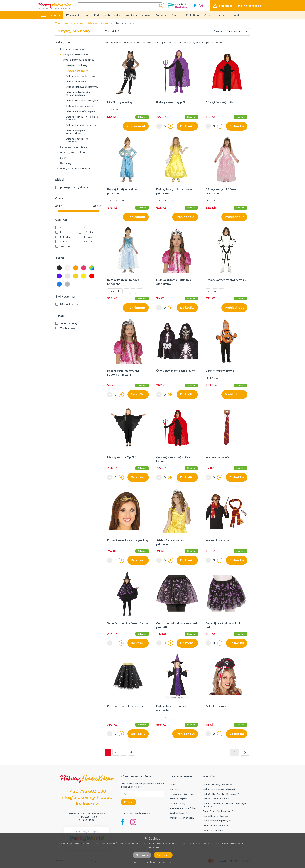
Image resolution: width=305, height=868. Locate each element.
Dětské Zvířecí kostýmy (80, 106)
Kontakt (236, 15)
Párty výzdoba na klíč (107, 15)
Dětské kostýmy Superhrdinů (75, 132)
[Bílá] (67, 268)
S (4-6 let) (113, 109)
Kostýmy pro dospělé (75, 54)
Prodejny (161, 15)
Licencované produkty (73, 147)
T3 (109, 200)
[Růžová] (83, 268)
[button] (222, 5)
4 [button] (131, 752)
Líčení (63, 157)
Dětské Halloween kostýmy (82, 87)
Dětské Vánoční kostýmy (80, 111)
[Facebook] (195, 5)
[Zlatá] (75, 276)
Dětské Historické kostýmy (82, 100)
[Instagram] (200, 5)
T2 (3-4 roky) (114, 291)
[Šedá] (67, 284)
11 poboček (181, 7)
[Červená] (91, 276)
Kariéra (221, 15)
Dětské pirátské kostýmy (80, 76)
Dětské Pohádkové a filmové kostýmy (78, 94)
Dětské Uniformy (76, 81)
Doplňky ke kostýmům (73, 152)
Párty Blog (192, 15)
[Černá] (59, 268)
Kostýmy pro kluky (77, 65)
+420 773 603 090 (87, 791)
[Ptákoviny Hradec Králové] (55, 5)
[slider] (57, 211)
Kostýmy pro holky (77, 70)
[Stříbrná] (67, 276)
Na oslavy (65, 163)
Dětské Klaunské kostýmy (81, 125)
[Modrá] (59, 284)
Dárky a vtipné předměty (75, 168)
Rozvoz (176, 15)
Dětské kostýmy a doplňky (78, 59)
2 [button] (116, 752)
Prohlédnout (135, 126)
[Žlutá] (83, 276)
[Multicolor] (91, 268)
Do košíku (187, 126)
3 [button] (123, 752)
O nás (207, 15)
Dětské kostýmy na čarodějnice (77, 140)
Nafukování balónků (137, 15)
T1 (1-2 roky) (213, 378)
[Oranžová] (75, 268)
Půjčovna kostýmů (77, 15)
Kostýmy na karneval (72, 49)
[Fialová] (59, 276)
